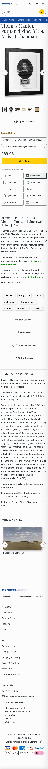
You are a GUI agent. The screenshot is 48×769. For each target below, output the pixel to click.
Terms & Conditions (11, 663)
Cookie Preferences (11, 674)
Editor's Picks (24, 20)
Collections (9, 20)
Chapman (8, 295)
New (4, 629)
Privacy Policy (8, 646)
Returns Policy (9, 652)
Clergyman (24, 295)
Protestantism (28, 302)
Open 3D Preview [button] (26, 121)
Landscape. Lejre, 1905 (14, 553)
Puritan (7, 308)
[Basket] (37, 4)
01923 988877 (12, 691)
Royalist (37, 308)
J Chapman (9, 302)
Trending (37, 20)
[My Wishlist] (30, 4)
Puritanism (22, 308)
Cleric (38, 295)
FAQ (4, 640)
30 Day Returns (35, 277)
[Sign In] (43, 4)
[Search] (41, 11)
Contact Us (7, 685)
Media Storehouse (32, 741)
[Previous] (5, 73)
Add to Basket (24, 161)
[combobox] (21, 11)
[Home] (10, 4)
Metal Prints (8, 668)
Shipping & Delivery (11, 657)
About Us (6, 607)
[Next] (43, 73)
